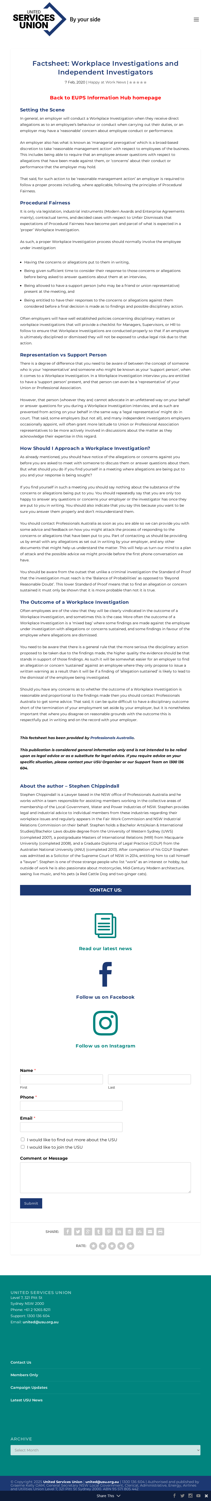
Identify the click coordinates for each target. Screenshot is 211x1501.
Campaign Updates (29, 1387)
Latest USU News (26, 1400)
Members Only (24, 1375)
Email (27, 1118)
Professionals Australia (112, 737)
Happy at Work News (107, 82)
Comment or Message (44, 1158)
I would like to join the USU (55, 1147)
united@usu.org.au (41, 1322)
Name (28, 1070)
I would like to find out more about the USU (72, 1139)
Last (111, 1087)
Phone (28, 1097)
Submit (31, 1203)
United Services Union (62, 1482)
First (23, 1087)
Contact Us (21, 1362)
